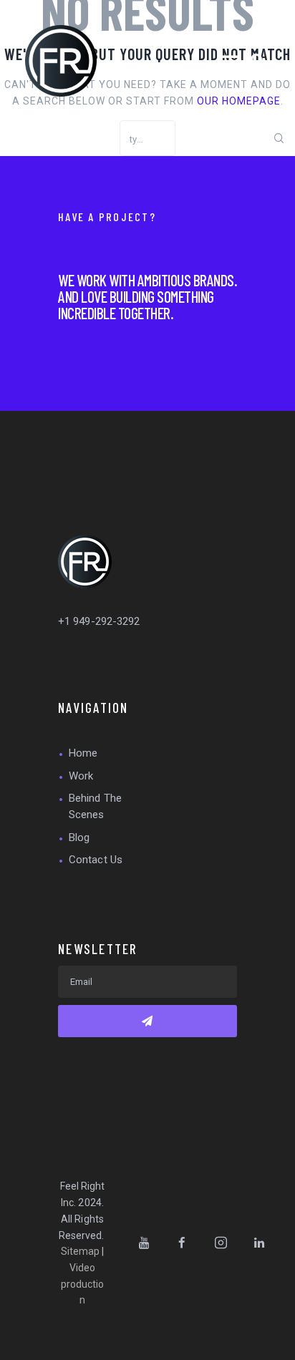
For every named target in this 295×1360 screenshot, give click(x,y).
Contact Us (95, 859)
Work (81, 775)
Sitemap (80, 1251)
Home (83, 753)
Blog (79, 837)
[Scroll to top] (280, 1345)
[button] (230, 61)
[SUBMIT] (147, 1021)
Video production (83, 1284)
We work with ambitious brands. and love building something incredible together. (147, 296)
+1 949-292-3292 (99, 621)
